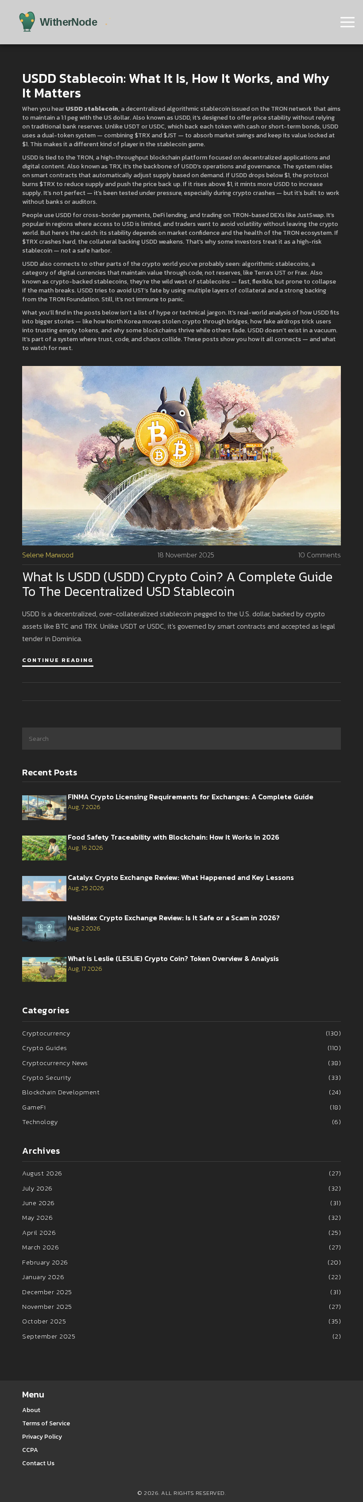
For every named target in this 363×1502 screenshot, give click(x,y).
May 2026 (181, 1217)
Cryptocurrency (181, 1033)
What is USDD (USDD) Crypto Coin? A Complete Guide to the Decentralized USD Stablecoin (177, 584)
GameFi (181, 1107)
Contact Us (38, 1463)
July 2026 (181, 1188)
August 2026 (181, 1173)
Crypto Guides (181, 1047)
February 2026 (181, 1262)
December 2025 (181, 1291)
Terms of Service (46, 1423)
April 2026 (181, 1232)
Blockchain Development (181, 1092)
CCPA (30, 1450)
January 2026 (181, 1276)
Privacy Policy (42, 1436)
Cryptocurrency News (181, 1062)
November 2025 (181, 1306)
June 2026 (181, 1202)
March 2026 (181, 1247)
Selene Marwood (47, 555)
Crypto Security (181, 1077)
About (31, 1410)
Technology (181, 1121)
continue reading (57, 660)
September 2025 (181, 1336)
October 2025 (181, 1321)
